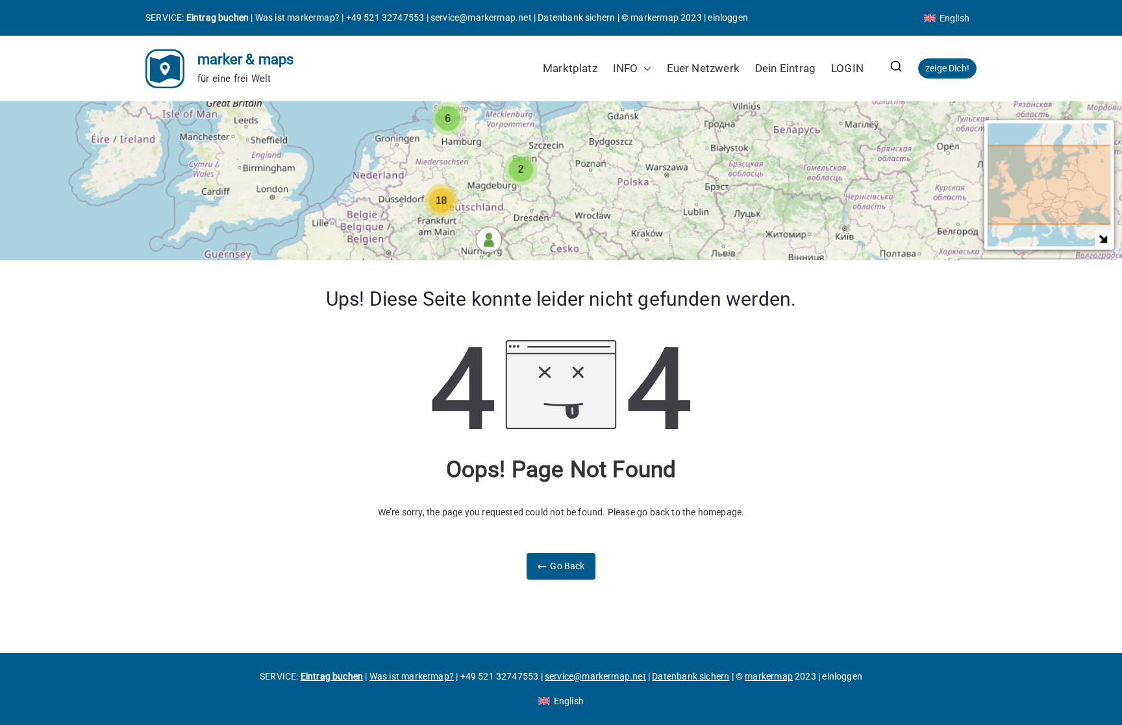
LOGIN (847, 68)
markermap (654, 17)
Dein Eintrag (785, 68)
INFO (625, 68)
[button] (644, 68)
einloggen (728, 17)
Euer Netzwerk (703, 68)
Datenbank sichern (576, 17)
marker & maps (245, 59)
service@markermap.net (481, 17)
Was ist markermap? (297, 17)
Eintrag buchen (217, 17)
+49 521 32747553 (385, 17)
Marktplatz (570, 68)
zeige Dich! (947, 68)
